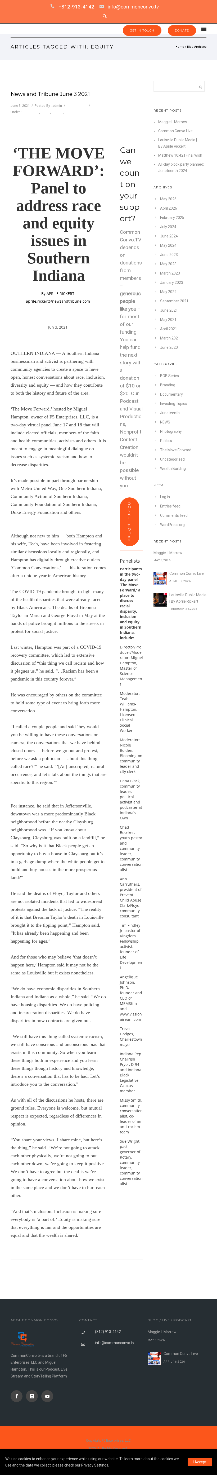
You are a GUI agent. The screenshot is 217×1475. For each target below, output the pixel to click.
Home (179, 46)
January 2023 (171, 282)
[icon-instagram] (33, 1396)
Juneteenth (30, 112)
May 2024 (168, 245)
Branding (167, 385)
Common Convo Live (175, 131)
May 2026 (168, 199)
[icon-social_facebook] (18, 1396)
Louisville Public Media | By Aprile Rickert (187, 598)
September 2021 (174, 301)
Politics (57, 112)
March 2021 (170, 338)
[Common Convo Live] (160, 578)
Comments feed (174, 515)
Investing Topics (173, 403)
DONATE (182, 30)
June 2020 (169, 347)
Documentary (171, 394)
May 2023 (168, 264)
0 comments (76, 106)
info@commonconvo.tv (133, 7)
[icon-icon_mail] (103, 6)
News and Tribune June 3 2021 (50, 94)
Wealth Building (173, 468)
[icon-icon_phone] (53, 6)
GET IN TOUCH (142, 30)
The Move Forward (79, 112)
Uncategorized (172, 459)
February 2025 (172, 217)
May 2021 (168, 319)
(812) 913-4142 (108, 1332)
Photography (171, 431)
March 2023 (170, 273)
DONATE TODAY (129, 521)
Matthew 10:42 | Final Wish (180, 155)
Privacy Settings (94, 1465)
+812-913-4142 (76, 7)
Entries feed (170, 506)
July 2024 (168, 227)
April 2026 (168, 208)
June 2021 (169, 310)
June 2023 (169, 255)
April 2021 (168, 329)
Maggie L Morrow (172, 122)
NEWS (45, 112)
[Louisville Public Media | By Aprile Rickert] (160, 600)
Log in (165, 497)
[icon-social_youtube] (47, 1396)
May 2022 (168, 292)
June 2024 (169, 236)
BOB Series (169, 376)
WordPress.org (172, 525)
